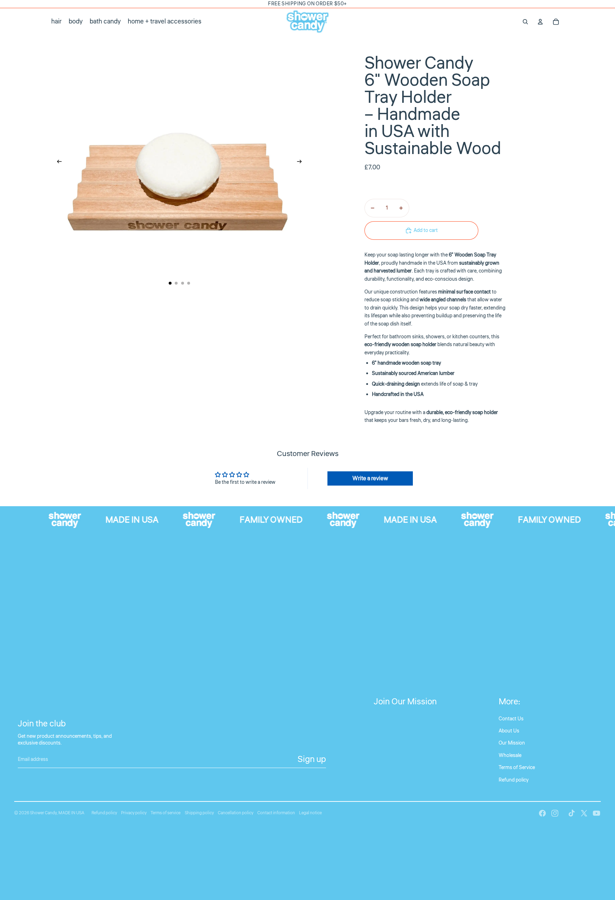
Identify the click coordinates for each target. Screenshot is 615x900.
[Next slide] (302, 163)
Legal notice (310, 813)
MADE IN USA (71, 813)
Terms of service (165, 813)
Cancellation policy (235, 813)
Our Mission (512, 743)
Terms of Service (517, 767)
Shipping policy (199, 813)
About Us (509, 731)
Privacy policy (134, 813)
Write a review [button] (370, 478)
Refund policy (514, 780)
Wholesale (510, 755)
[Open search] (525, 22)
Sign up (312, 759)
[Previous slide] (57, 163)
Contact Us (511, 718)
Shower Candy (43, 813)
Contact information (276, 813)
